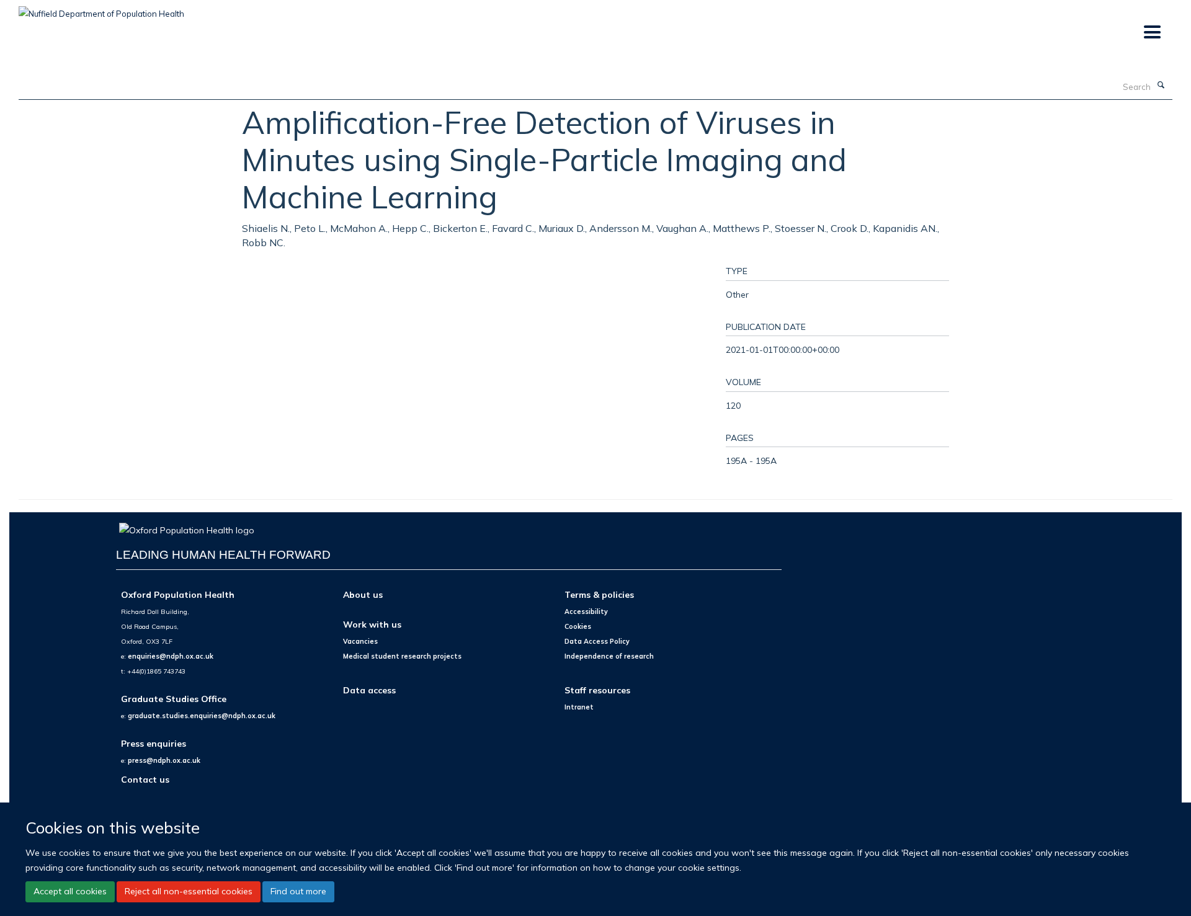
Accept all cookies (70, 891)
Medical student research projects (402, 656)
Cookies (577, 626)
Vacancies (360, 641)
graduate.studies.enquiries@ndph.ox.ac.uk (201, 715)
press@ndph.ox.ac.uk (164, 760)
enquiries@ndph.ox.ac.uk (170, 656)
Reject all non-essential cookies (188, 891)
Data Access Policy (597, 641)
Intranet (579, 707)
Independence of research (609, 656)
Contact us (145, 779)
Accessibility (586, 611)
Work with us (372, 624)
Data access (369, 690)
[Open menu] (1151, 32)
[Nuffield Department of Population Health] (101, 9)
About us (363, 594)
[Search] (1160, 85)
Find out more (298, 891)
